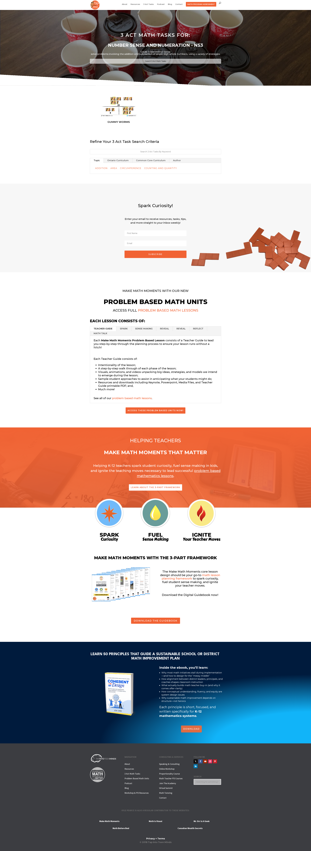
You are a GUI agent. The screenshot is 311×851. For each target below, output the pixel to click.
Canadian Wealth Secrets (190, 828)
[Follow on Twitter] (196, 761)
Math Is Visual (155, 821)
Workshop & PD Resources (137, 792)
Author (177, 160)
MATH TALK (100, 333)
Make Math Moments (109, 821)
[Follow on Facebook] (200, 761)
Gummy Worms (119, 121)
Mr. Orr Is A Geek (202, 821)
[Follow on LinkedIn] (196, 766)
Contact (179, 4)
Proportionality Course (169, 773)
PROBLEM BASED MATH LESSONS (168, 310)
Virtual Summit (166, 788)
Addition (101, 168)
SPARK (124, 328)
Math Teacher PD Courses (171, 778)
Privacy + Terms (155, 838)
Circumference (130, 168)
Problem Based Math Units (137, 778)
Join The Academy (167, 783)
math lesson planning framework (191, 576)
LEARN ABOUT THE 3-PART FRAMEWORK (155, 487)
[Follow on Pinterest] (215, 761)
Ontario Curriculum (118, 160)
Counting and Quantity (160, 168)
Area (113, 168)
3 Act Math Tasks (132, 773)
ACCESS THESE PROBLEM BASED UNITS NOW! (155, 410)
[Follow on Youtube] (205, 761)
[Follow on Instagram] (210, 761)
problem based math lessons (132, 398)
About (124, 4)
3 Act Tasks (148, 4)
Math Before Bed (121, 828)
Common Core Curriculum (151, 160)
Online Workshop (166, 768)
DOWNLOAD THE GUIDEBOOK (155, 620)
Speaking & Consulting (169, 764)
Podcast (161, 4)
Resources (135, 4)
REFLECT (198, 328)
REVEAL (164, 328)
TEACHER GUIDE (103, 328)
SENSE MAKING (144, 328)
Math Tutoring (165, 792)
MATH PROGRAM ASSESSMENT (201, 4)
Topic (97, 160)
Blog (170, 4)
